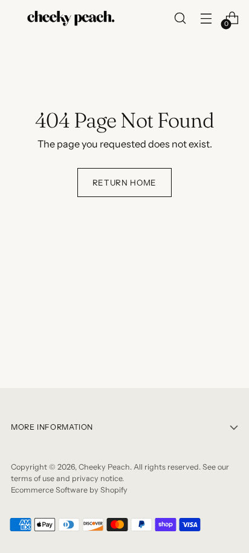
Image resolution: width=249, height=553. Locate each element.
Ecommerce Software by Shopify (69, 489)
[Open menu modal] (205, 18)
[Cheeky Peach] (71, 18)
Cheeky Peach (104, 466)
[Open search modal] (179, 18)
